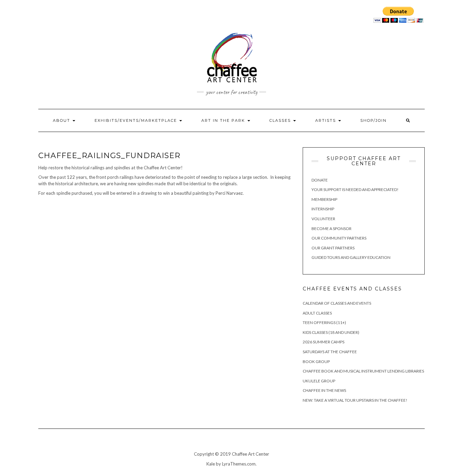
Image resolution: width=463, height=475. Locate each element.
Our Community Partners (338, 238)
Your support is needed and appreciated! (355, 189)
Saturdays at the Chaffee (330, 351)
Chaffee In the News (324, 390)
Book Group (316, 361)
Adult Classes (317, 313)
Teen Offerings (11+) (324, 322)
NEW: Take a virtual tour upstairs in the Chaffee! (355, 400)
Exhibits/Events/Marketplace (137, 120)
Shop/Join (373, 120)
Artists (326, 120)
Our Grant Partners (333, 247)
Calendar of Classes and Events (337, 303)
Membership (324, 199)
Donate (319, 180)
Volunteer (323, 218)
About (62, 120)
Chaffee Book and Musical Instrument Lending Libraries (363, 371)
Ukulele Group (319, 380)
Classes (281, 120)
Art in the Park (224, 120)
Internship (322, 208)
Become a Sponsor (331, 228)
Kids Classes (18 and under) (331, 332)
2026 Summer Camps (323, 341)
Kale (210, 464)
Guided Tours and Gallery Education (350, 257)
